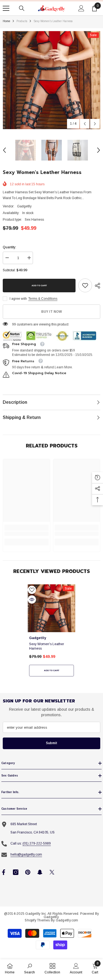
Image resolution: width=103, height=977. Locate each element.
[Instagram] (15, 872)
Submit (51, 743)
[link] (85, 285)
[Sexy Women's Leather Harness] (51, 608)
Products (21, 21)
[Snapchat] (40, 872)
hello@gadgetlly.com (26, 854)
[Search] (21, 8)
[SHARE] (96, 285)
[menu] (6, 8)
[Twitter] (52, 872)
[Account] (81, 8)
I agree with (18, 299)
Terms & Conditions (42, 299)
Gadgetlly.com (67, 920)
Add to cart (39, 285)
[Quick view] (32, 599)
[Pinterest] (28, 872)
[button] (85, 124)
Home (6, 21)
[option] (51, 80)
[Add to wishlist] (32, 590)
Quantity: (9, 247)
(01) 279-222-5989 (37, 843)
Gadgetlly (24, 206)
